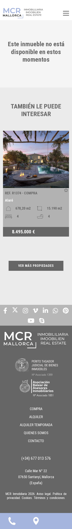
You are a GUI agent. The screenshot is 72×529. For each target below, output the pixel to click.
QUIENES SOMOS (36, 433)
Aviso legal (44, 494)
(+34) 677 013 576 (36, 458)
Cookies (27, 498)
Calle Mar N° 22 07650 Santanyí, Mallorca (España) (36, 477)
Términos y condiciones (49, 498)
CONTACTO (36, 441)
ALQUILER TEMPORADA (36, 425)
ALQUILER (36, 417)
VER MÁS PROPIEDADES (36, 266)
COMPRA (36, 409)
